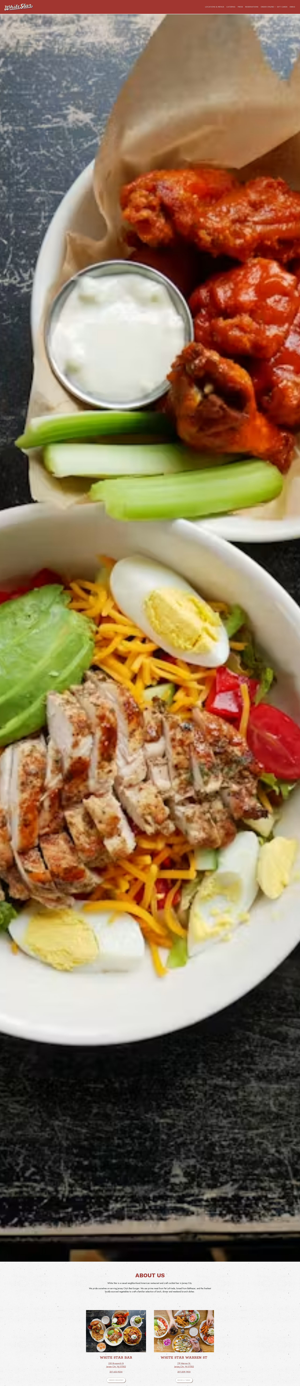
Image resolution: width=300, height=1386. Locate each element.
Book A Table (184, 1380)
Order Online (268, 7)
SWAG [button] (292, 7)
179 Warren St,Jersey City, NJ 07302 (184, 1365)
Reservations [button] (251, 7)
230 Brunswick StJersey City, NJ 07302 (116, 1365)
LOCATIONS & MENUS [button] (214, 7)
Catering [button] (230, 7)
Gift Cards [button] (282, 7)
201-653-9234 (116, 1371)
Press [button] (240, 7)
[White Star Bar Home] (18, 7)
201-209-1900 (184, 1371)
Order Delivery (116, 1380)
